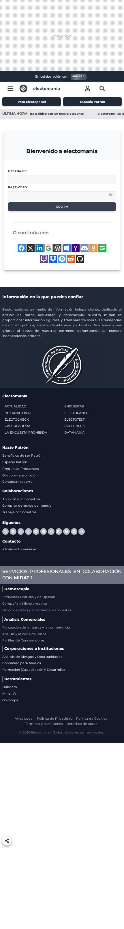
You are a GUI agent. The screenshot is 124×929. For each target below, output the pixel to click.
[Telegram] (36, 531)
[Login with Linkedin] (39, 248)
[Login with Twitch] (44, 259)
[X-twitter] (5, 531)
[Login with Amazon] (93, 248)
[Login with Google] (48, 248)
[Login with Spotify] (102, 248)
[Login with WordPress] (57, 248)
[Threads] (28, 531)
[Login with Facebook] (22, 248)
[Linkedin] (74, 531)
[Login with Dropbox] (53, 259)
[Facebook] (13, 531)
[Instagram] (51, 531)
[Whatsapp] (21, 531)
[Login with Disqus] (62, 259)
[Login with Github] (80, 259)
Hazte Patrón (15, 447)
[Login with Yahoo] (76, 248)
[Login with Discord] (84, 248)
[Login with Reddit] (71, 259)
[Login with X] (31, 248)
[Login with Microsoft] (67, 248)
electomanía (46, 88)
